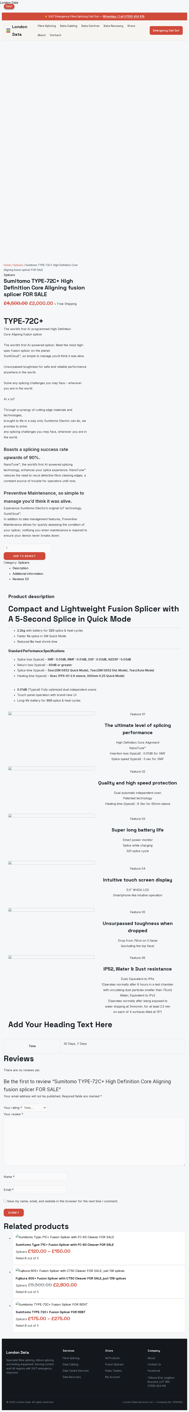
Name (9, 1177)
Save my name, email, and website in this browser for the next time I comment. (62, 1201)
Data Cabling (68, 26)
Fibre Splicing (47, 26)
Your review (13, 1114)
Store (131, 26)
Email (9, 1190)
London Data (9, 2)
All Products (112, 1358)
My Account (112, 1376)
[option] (45, 464)
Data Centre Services (76, 1370)
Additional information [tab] (28, 573)
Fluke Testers (113, 1370)
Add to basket (24, 556)
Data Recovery (113, 26)
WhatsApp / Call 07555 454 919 (124, 16)
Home (7, 265)
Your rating (13, 1108)
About (42, 35)
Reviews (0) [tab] (21, 579)
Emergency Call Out (166, 30)
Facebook (154, 1370)
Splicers (18, 265)
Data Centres (90, 26)
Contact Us (154, 1364)
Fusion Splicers (114, 1364)
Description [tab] (20, 568)
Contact (55, 35)
